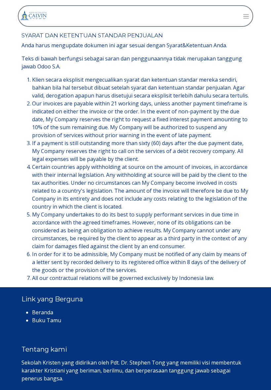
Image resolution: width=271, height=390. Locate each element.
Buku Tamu (46, 320)
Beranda (42, 312)
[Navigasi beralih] (246, 16)
